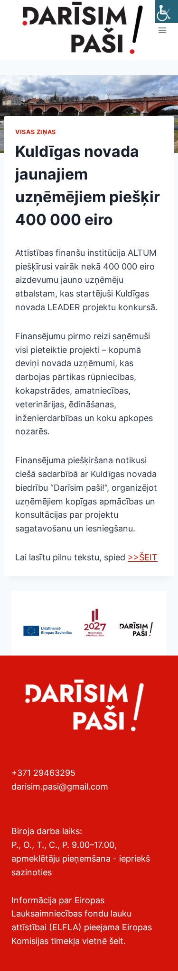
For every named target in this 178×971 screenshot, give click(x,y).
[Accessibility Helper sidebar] (166, 11)
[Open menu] (162, 30)
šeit (116, 941)
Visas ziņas (35, 131)
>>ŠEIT (143, 557)
